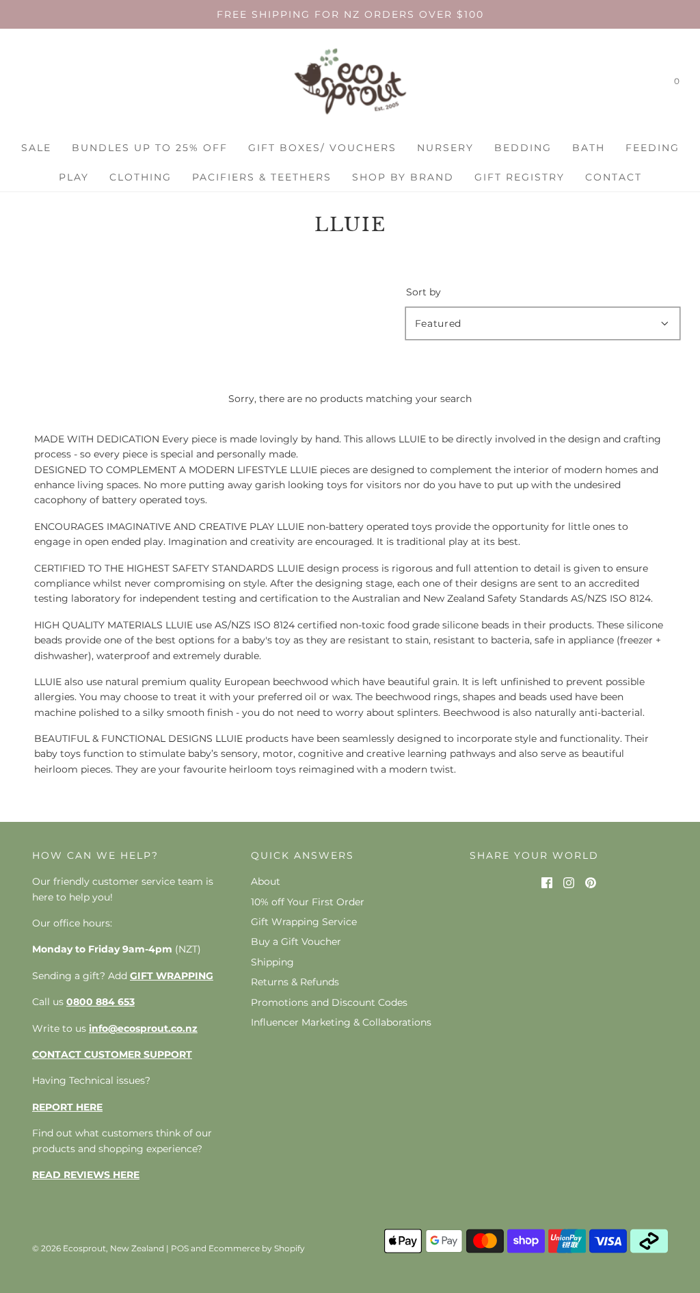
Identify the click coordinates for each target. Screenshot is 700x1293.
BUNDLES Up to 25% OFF (150, 148)
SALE (36, 148)
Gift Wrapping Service (304, 922)
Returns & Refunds (295, 982)
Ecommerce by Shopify (256, 1248)
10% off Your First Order (307, 902)
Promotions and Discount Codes (329, 1002)
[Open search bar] (647, 84)
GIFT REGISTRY (519, 177)
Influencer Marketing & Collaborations (341, 1022)
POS (180, 1248)
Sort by (423, 292)
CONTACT (613, 177)
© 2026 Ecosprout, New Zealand (98, 1248)
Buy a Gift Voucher (296, 941)
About (265, 881)
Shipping (272, 962)
